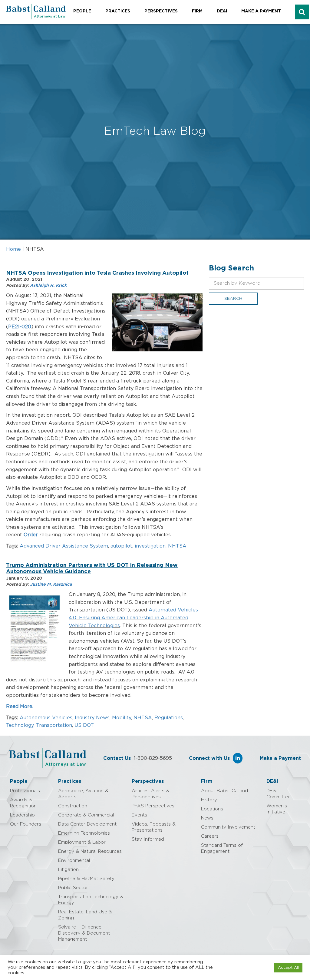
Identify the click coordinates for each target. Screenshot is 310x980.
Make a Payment (261, 11)
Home (13, 249)
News (207, 818)
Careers (210, 836)
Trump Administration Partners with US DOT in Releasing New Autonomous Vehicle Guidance (92, 569)
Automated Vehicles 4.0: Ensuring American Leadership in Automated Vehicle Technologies (133, 618)
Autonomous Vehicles (46, 717)
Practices (117, 11)
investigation (150, 546)
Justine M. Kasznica (51, 584)
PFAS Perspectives (153, 806)
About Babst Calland (224, 791)
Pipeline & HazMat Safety (86, 878)
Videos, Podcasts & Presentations (154, 827)
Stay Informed (148, 839)
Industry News (92, 717)
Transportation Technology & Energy (90, 900)
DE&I (222, 11)
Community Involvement (228, 827)
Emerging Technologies (84, 833)
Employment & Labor (82, 842)
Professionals (25, 791)
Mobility (121, 717)
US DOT (84, 725)
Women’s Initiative (276, 809)
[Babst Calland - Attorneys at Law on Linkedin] (237, 758)
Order (31, 534)
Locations (212, 809)
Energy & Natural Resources (90, 851)
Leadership (22, 815)
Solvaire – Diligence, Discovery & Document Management (84, 933)
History (209, 800)
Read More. (20, 706)
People (82, 11)
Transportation (54, 725)
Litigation (68, 869)
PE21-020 (19, 326)
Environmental (74, 860)
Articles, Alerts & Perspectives (150, 794)
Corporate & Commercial (86, 815)
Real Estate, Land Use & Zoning (85, 915)
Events (139, 815)
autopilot (121, 546)
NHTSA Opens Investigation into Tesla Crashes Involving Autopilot (97, 273)
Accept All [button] (288, 968)
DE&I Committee (278, 794)
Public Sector (73, 888)
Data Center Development (87, 824)
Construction (72, 806)
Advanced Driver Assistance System (64, 546)
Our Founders (25, 824)
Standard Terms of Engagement (222, 848)
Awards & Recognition (23, 803)
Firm (197, 11)
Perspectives (161, 11)
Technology (20, 725)
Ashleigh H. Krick (48, 285)
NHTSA (177, 546)
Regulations (168, 717)
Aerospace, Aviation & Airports (83, 794)
